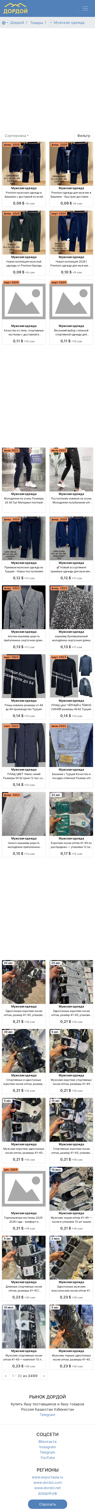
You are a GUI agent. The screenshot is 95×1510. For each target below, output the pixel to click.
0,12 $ (23, 578)
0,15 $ (24, 853)
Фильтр (83, 135)
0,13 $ (23, 647)
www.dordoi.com (47, 1482)
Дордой (17, 22)
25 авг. (8, 963)
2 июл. (55, 1238)
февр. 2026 (12, 144)
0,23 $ (23, 1297)
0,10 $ (71, 272)
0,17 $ (71, 853)
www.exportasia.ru (47, 1477)
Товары (36, 22)
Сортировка (15, 135)
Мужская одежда (69, 22)
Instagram (47, 1447)
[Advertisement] (47, 81)
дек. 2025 (10, 1169)
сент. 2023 (11, 726)
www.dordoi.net (47, 1488)
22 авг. (56, 795)
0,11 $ (23, 341)
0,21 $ (24, 1021)
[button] (47, 1504)
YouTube (47, 1457)
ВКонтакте (47, 1441)
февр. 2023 (12, 588)
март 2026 (58, 213)
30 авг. (8, 1031)
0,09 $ (23, 203)
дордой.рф (47, 1493)
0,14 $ (24, 715)
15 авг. (55, 1100)
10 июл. (56, 1169)
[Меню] (85, 8)
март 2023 (11, 657)
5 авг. (55, 1031)
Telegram (47, 1414)
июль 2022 (11, 450)
